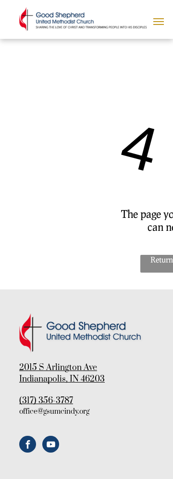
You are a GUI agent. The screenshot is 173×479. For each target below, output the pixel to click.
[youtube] (50, 445)
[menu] (158, 21)
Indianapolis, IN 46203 (62, 379)
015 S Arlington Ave (60, 367)
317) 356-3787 (47, 400)
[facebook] (27, 445)
